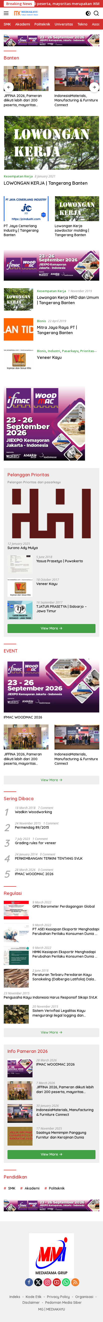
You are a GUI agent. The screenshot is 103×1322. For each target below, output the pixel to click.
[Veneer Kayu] (18, 359)
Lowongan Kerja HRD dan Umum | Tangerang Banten (68, 300)
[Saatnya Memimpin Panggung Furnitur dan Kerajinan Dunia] (20, 1136)
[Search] (96, 13)
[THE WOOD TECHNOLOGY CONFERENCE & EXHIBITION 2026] (76, 78)
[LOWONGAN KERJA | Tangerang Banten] (51, 143)
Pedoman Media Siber (63, 1302)
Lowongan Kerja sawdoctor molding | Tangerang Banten (72, 230)
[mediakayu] (25, 13)
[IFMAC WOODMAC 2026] (51, 685)
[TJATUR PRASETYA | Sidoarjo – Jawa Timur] (20, 610)
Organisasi (84, 1297)
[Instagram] (48, 1282)
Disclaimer (31, 1302)
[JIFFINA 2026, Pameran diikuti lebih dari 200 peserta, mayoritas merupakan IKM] (26, 736)
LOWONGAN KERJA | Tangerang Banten (46, 183)
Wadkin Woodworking (33, 812)
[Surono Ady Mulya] (52, 513)
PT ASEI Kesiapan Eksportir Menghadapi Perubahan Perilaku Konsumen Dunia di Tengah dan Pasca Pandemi (65, 931)
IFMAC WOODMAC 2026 (23, 717)
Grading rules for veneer (35, 843)
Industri (54, 351)
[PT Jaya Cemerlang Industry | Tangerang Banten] (26, 208)
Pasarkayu (70, 351)
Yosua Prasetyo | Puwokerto (59, 561)
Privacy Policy (58, 1297)
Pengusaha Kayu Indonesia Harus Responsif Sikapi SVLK (50, 997)
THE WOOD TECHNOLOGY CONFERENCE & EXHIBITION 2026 (75, 100)
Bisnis (41, 321)
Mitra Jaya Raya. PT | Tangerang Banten (57, 330)
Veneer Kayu (49, 357)
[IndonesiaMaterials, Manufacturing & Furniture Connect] (26, 78)
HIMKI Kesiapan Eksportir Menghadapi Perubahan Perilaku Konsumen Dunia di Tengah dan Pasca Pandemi (65, 954)
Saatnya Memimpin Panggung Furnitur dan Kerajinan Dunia (61, 1134)
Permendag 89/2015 (32, 827)
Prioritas (87, 351)
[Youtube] (57, 1282)
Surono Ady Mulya (23, 548)
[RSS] (75, 1282)
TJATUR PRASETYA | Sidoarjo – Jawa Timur (61, 608)
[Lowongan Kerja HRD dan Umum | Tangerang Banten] (18, 299)
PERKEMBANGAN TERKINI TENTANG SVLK (48, 858)
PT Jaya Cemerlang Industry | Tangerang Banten (21, 230)
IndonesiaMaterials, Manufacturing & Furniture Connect (25, 100)
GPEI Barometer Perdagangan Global (63, 906)
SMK (11, 1188)
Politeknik (57, 1188)
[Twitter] (38, 1282)
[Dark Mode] (88, 13)
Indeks (15, 1297)
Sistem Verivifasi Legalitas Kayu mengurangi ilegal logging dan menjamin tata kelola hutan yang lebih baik (64, 1012)
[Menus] (7, 13)
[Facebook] (29, 1282)
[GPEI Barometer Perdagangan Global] (16, 910)
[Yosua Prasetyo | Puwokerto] (20, 564)
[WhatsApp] (66, 1282)
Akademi (32, 1188)
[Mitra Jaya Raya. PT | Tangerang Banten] (18, 329)
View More (50, 628)
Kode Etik (34, 1297)
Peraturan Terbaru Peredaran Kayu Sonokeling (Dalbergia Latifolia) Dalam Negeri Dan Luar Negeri (64, 976)
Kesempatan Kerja (18, 176)
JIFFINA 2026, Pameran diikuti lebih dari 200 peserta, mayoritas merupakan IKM (23, 759)
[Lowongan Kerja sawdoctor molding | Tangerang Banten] (77, 208)
